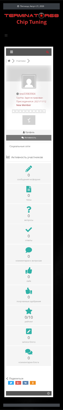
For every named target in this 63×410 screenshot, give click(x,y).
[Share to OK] (33, 383)
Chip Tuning (31, 21)
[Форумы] (9, 61)
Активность (30, 137)
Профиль (30, 132)
